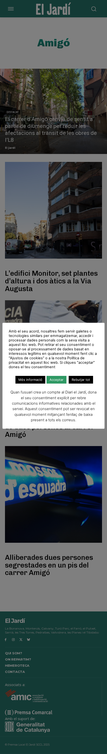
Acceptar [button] (56, 380)
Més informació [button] (30, 380)
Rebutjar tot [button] (81, 380)
